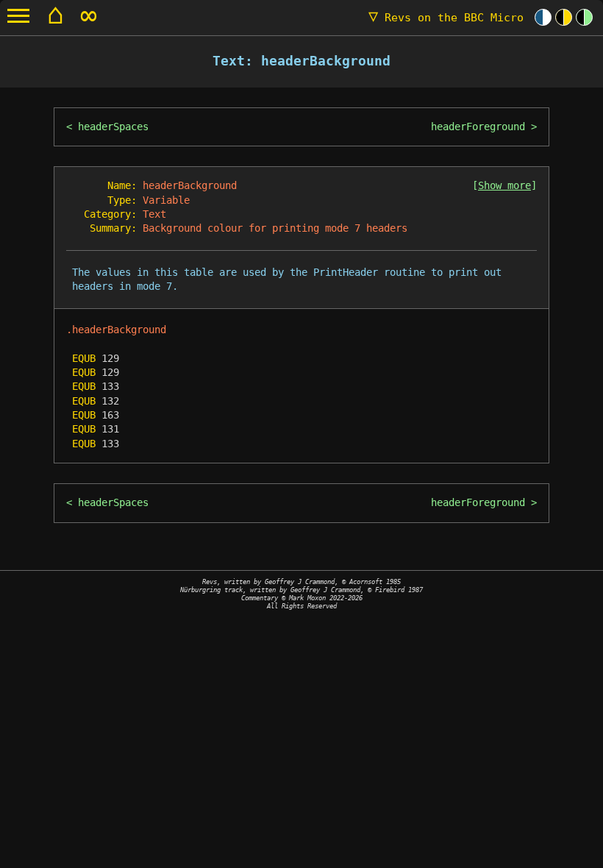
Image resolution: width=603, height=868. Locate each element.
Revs (446, 17)
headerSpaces (113, 126)
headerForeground (478, 126)
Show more (504, 185)
